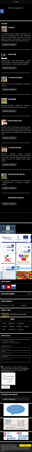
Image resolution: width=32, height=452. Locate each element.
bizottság (19, 326)
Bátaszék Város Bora (15, 121)
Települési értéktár (14, 148)
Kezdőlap (16, 2)
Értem (25, 445)
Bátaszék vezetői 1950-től (16, 174)
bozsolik (4, 326)
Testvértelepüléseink (15, 78)
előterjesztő (21, 323)
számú (4, 323)
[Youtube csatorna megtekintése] (8, 287)
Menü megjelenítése (17, 8)
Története (11, 27)
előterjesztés (11, 323)
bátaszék (11, 326)
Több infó (7, 450)
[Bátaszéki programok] (13, 287)
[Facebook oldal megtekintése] (3, 287)
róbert (4, 329)
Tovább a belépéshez (9, 399)
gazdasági (20, 329)
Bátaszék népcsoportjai (16, 198)
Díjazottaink (12, 54)
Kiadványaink (12, 99)
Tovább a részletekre (9, 44)
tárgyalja (26, 326)
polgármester (11, 329)
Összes (29, 294)
